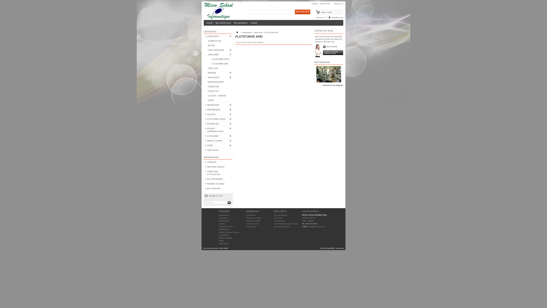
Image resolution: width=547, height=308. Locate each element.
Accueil (210, 23)
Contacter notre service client (331, 52)
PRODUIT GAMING (214, 140)
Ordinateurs (213, 105)
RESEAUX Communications (215, 130)
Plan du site (251, 226)
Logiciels (211, 114)
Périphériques (214, 109)
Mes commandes (281, 215)
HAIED (226, 248)
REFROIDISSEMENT (216, 82)
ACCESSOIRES (213, 136)
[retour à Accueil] (237, 32)
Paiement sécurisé (215, 184)
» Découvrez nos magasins (332, 85)
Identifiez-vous (337, 17)
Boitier (211, 45)
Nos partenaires (241, 23)
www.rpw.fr (340, 248)
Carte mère (213, 54)
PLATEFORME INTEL (220, 59)
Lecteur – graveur (217, 95)
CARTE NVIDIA (213, 150)
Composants (213, 36)
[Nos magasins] (328, 82)
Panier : (326, 12)
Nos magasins (214, 188)
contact (315, 3)
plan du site (325, 3)
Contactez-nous (252, 224)
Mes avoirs (278, 218)
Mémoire (212, 73)
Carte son (213, 68)
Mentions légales (215, 167)
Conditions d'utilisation (213, 173)
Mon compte (280, 211)
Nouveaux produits (253, 218)
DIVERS (210, 145)
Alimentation (214, 41)
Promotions (250, 215)
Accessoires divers (216, 119)
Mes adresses (279, 221)
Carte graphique (216, 50)
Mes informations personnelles (286, 224)
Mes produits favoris (282, 227)
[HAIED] (218, 11)
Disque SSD (213, 91)
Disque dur (213, 86)
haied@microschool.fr (317, 226)
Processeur (213, 77)
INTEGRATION (213, 123)
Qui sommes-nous (223, 23)
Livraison (211, 162)
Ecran (211, 100)
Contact (254, 23)
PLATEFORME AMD (220, 63)
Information (211, 157)
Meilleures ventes (253, 221)
